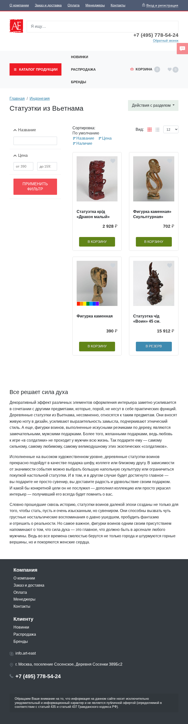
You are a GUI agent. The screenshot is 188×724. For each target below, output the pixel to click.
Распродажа (83, 69)
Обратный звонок (165, 40)
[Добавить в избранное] (113, 161)
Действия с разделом (152, 105)
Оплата (74, 5)
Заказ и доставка (48, 5)
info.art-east (25, 653)
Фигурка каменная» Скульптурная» (152, 214)
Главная (17, 98)
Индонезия (40, 98)
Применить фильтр (35, 186)
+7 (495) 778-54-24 (155, 35)
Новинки (79, 57)
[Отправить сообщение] (182, 48)
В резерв (154, 346)
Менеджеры (95, 5)
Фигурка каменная (95, 316)
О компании (19, 5)
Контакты (118, 5)
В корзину (97, 242)
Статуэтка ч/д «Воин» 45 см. (146, 318)
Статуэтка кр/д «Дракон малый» (93, 214)
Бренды (78, 82)
